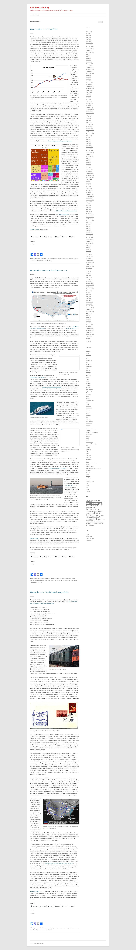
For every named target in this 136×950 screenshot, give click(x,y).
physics (95, 519)
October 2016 (89, 241)
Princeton (88, 455)
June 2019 (88, 183)
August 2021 (89, 135)
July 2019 (88, 181)
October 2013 (89, 309)
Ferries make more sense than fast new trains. (48, 270)
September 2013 (90, 311)
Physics (88, 447)
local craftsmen (89, 421)
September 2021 (90, 133)
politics (87, 453)
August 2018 (89, 202)
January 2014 (89, 304)
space (87, 474)
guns (96, 511)
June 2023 (88, 96)
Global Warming (90, 400)
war (87, 487)
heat (93, 513)
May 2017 (88, 228)
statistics (89, 523)
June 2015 (88, 271)
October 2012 (89, 332)
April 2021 (88, 143)
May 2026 (88, 37)
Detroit (52, 578)
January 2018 (89, 213)
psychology (88, 457)
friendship (88, 394)
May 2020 (88, 164)
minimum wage (89, 434)
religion (88, 464)
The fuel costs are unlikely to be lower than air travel (58, 863)
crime (87, 377)
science (98, 522)
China (102, 500)
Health (87, 404)
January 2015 (89, 281)
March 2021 (89, 145)
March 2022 (89, 122)
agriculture (88, 355)
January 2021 (89, 149)
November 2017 (90, 217)
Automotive (44, 258)
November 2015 (90, 262)
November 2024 (90, 69)
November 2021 (90, 130)
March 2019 (89, 188)
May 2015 (88, 273)
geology (88, 398)
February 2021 (89, 147)
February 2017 (89, 234)
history (97, 513)
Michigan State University (92, 432)
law (74, 578)
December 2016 (89, 237)
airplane (45, 580)
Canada (63, 258)
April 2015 (88, 275)
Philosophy (88, 445)
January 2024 (89, 84)
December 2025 (89, 47)
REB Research (89, 522)
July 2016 (88, 247)
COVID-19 (88, 375)
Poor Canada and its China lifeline (44, 29)
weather (93, 525)
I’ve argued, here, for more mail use (51, 387)
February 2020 (89, 169)
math (87, 427)
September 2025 (90, 52)
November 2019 (90, 175)
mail (33, 929)
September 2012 (90, 334)
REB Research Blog (39, 7)
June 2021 (88, 139)
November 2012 (90, 330)
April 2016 (88, 253)
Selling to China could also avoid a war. (66, 211)
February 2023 (89, 103)
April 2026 (88, 39)
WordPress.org (89, 540)
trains (75, 580)
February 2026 (89, 43)
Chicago (70, 258)
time (87, 483)
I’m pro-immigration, (63, 214)
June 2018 (88, 205)
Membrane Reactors (91, 428)
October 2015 (89, 264)
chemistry (97, 500)
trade (38, 260)
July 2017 (88, 224)
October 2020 (89, 154)
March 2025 (89, 62)
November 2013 (90, 307)
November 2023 (90, 88)
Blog (87, 368)
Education (88, 385)
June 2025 (88, 58)
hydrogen (91, 515)
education (98, 505)
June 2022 (88, 116)
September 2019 (90, 177)
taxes (96, 523)
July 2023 (88, 94)
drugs (87, 381)
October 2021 (89, 132)
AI (86, 357)
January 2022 (89, 126)
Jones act (68, 580)
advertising (88, 351)
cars (67, 258)
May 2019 (88, 185)
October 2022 (89, 111)
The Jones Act (69, 485)
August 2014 (89, 290)
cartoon (91, 500)
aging (87, 353)
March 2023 (89, 101)
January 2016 (89, 258)
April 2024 (88, 79)
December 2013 (89, 306)
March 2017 (89, 232)
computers (88, 374)
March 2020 (89, 168)
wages (41, 260)
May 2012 (88, 341)
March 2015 (89, 277)
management (89, 423)
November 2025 (90, 48)
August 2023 (89, 92)
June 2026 (88, 35)
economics (50, 258)
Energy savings (63, 578)
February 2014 (89, 302)
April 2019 (88, 186)
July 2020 (88, 160)
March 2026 (89, 41)
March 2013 (89, 323)
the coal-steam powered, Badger (57, 468)
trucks (31, 582)
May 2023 (88, 98)
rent (31, 260)
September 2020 (90, 156)
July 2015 (88, 270)
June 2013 (88, 317)
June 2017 (88, 226)
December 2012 (89, 328)
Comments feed (90, 538)
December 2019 (89, 173)
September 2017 (90, 220)
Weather (88, 491)
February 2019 (89, 190)
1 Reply (32, 33)
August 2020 (89, 158)
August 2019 (89, 179)
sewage (88, 472)
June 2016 (88, 249)
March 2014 (89, 300)
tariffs (94, 523)
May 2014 (88, 296)
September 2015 (90, 266)
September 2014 (90, 289)
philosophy (89, 519)
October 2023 (89, 90)
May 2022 (88, 118)
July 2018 (88, 203)
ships (72, 580)
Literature (88, 419)
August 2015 (89, 268)
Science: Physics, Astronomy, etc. (93, 468)
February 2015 (89, 279)
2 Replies (32, 274)
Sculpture (88, 470)
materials (88, 425)
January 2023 (89, 105)
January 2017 (89, 236)
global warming (90, 511)
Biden (49, 580)
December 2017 (89, 215)
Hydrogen (88, 411)
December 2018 (89, 194)
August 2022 (89, 115)
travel (54, 258)
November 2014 (90, 285)
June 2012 (88, 340)
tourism (39, 929)
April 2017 (88, 230)
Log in (87, 534)
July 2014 (88, 292)
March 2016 (89, 254)
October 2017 (89, 219)
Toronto (35, 260)
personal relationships (91, 444)
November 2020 (90, 152)
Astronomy (88, 364)
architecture (89, 360)
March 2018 (89, 211)
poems (62, 928)
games (87, 396)
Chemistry (88, 372)
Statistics (88, 476)
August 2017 (89, 222)
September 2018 (90, 200)
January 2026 (89, 45)
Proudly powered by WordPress (37, 943)
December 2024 (89, 67)
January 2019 (89, 192)
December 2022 (89, 107)
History (88, 410)
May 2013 (88, 319)
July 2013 (88, 315)
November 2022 (90, 109)
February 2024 (89, 82)
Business (48, 578)
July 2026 (88, 33)
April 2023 (88, 99)
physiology (88, 449)
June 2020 (88, 162)
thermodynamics (90, 481)
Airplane (44, 578)
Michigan (32, 580)
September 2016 (90, 243)
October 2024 (89, 71)
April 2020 (88, 166)
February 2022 (89, 124)
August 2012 (89, 336)
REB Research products (91, 462)
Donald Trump (92, 503)
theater (88, 479)
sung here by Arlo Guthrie (37, 377)
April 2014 (88, 298)
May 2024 (88, 77)
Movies (87, 436)
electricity (88, 387)
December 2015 (89, 260)
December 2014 (89, 283)
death (96, 502)
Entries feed (89, 536)
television (88, 478)
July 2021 (88, 137)
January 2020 (89, 171)
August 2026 (89, 31)
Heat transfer (89, 408)
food (99, 509)
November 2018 (90, 196)
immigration (75, 258)
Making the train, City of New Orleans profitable (49, 592)
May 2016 (88, 251)
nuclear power (89, 442)
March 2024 (89, 81)
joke (97, 515)
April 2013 (88, 321)
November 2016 (90, 239)
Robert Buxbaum (34, 229)
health (87, 402)
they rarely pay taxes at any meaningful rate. (60, 141)
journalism (88, 415)
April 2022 (88, 120)
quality (87, 461)
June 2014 (88, 294)
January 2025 (89, 65)
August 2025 (89, 54)
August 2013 (89, 313)
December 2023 (89, 86)
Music (87, 438)
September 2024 (90, 73)
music (59, 928)
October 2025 (89, 50)
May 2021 (88, 141)
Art (87, 362)
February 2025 (89, 64)
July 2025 (88, 56)
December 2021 (89, 128)
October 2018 (89, 198)
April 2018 (88, 209)
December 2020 (89, 150)
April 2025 (88, 60)
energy (64, 580)
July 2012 (88, 338)
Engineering (70, 578)
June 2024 (88, 75)
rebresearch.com (34, 15)
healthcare (88, 406)
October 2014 (89, 287)
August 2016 (89, 245)
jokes (87, 413)
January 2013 (89, 326)
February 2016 (89, 256)
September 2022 (90, 113)
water (87, 489)
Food (87, 393)
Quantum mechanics (97, 520)
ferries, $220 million (71, 328)
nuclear (98, 517)
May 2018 (88, 207)
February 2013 (89, 324)
